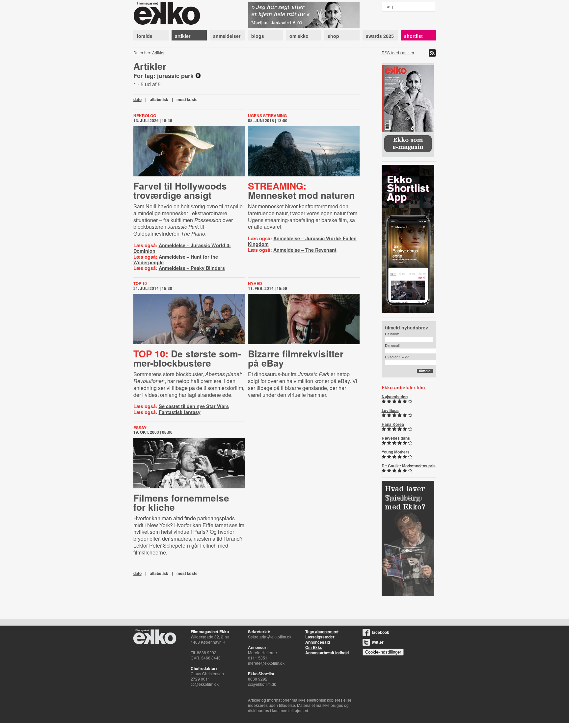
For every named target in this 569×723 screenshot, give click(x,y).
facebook (380, 632)
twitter (378, 642)
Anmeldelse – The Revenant (305, 249)
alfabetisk (159, 99)
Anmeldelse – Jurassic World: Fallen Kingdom (302, 241)
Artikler (158, 52)
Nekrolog (144, 115)
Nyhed (255, 283)
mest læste (187, 99)
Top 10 (140, 283)
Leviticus (390, 410)
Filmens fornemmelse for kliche (181, 502)
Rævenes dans (396, 438)
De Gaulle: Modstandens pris (409, 465)
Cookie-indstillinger (383, 652)
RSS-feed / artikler (398, 52)
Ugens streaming (267, 115)
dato (137, 99)
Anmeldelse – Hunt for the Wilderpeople (175, 259)
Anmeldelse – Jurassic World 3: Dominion (182, 248)
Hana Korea (393, 424)
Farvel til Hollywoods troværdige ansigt (180, 190)
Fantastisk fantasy (180, 412)
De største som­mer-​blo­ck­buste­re (187, 358)
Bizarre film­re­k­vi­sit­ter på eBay (295, 358)
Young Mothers (396, 452)
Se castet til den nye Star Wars (194, 406)
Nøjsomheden (395, 396)
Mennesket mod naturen (301, 190)
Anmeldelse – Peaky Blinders (192, 268)
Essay (140, 427)
